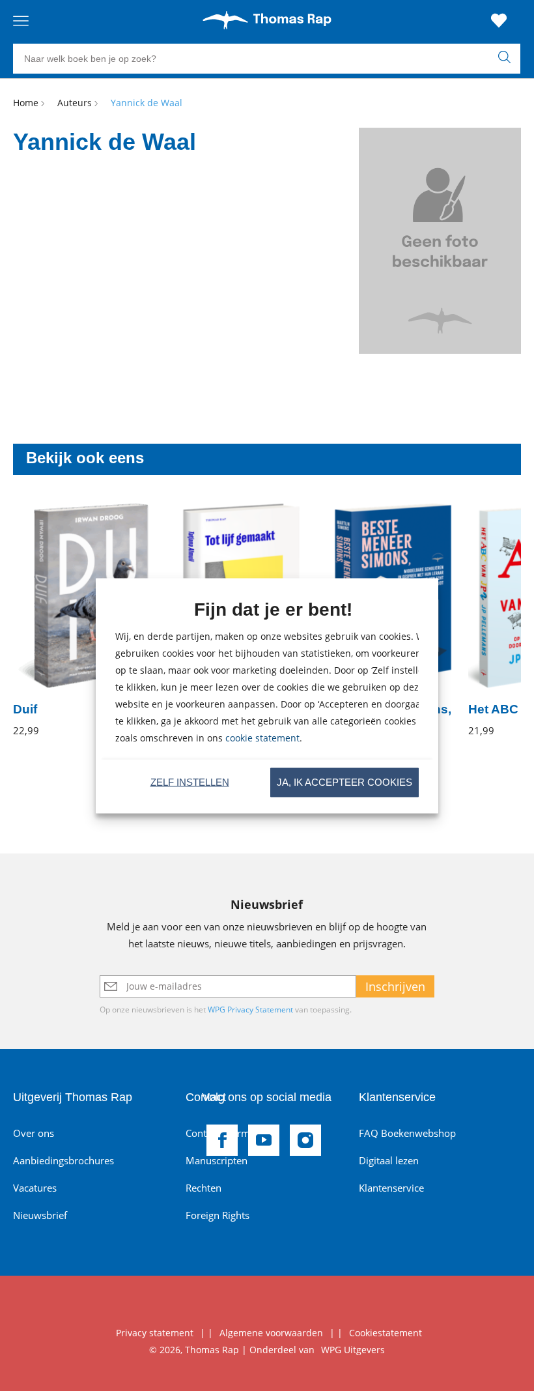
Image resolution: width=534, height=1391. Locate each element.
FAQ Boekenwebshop (407, 1133)
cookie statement (262, 737)
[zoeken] (507, 59)
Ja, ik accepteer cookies (344, 782)
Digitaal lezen (389, 1160)
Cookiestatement (385, 1332)
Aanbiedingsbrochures (63, 1160)
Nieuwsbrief (40, 1215)
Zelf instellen (189, 782)
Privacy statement (154, 1332)
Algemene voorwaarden (271, 1332)
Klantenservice (391, 1187)
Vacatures (35, 1187)
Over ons (33, 1133)
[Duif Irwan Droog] (81, 620)
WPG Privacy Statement (250, 1009)
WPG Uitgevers (353, 1349)
